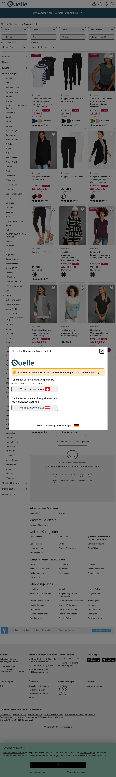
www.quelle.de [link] (55, 425)
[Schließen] (102, 351)
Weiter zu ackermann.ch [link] (32, 389)
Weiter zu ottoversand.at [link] (32, 408)
